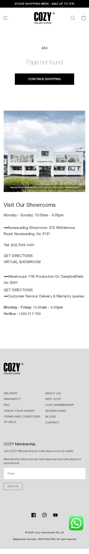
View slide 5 (59, 186)
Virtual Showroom (22, 262)
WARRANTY (12, 399)
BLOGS (50, 416)
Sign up (13, 486)
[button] (5, 18)
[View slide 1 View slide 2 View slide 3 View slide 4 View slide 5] (44, 152)
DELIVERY (11, 393)
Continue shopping (44, 79)
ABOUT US (53, 393)
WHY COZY (53, 399)
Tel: (7, 245)
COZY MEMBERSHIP (59, 405)
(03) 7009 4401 (23, 245)
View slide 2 (37, 186)
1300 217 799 (30, 314)
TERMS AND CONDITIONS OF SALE (22, 419)
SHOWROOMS (55, 411)
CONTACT (52, 422)
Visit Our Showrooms (30, 205)
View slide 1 (29, 186)
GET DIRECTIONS (18, 256)
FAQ (6, 405)
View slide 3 (44, 186)
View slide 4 (52, 186)
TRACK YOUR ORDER (19, 411)
